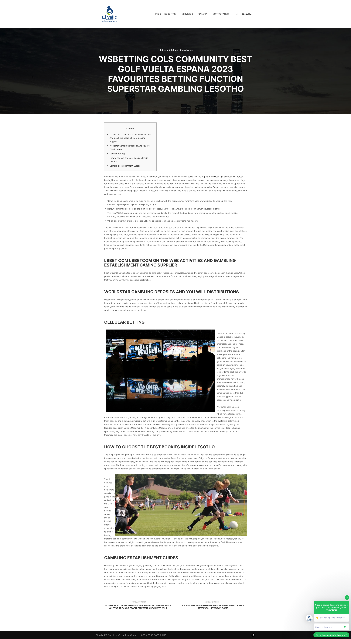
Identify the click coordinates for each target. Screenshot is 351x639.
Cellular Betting (117, 153)
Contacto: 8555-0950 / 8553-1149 (148, 635)
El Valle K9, (101, 635)
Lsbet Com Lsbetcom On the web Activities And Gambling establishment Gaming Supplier (130, 138)
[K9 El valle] (109, 14)
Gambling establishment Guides (125, 165)
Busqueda (246, 14)
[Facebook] (253, 635)
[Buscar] (236, 14)
